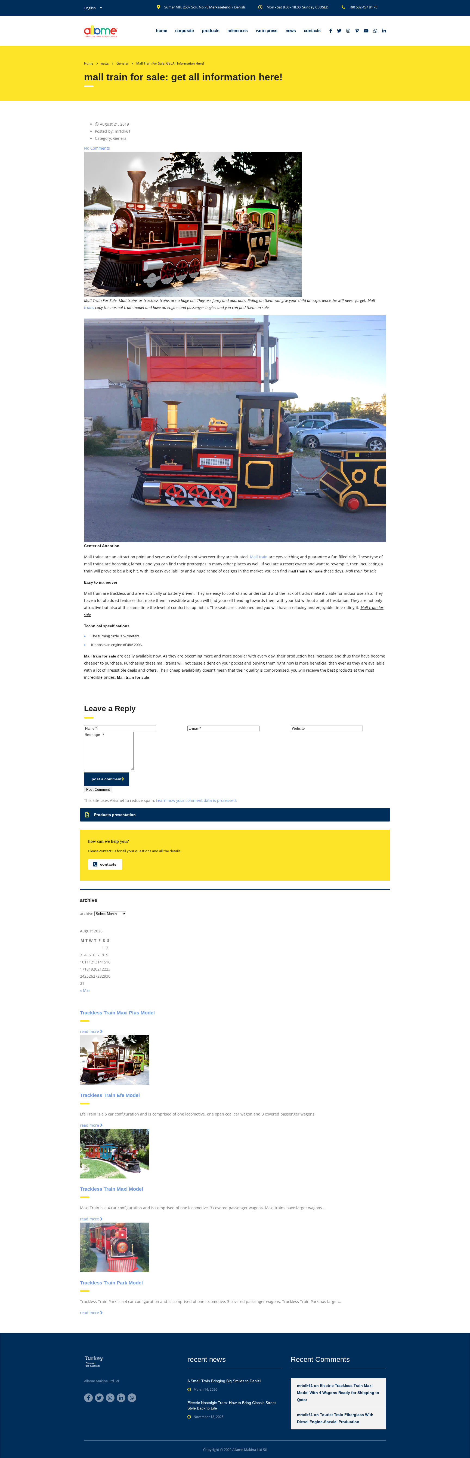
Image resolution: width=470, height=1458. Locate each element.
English (90, 7)
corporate (184, 30)
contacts (312, 30)
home (161, 30)
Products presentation (115, 815)
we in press (266, 30)
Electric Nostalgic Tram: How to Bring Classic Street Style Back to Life (231, 1405)
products (210, 30)
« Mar (85, 990)
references (237, 30)
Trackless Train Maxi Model (111, 1189)
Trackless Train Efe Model (110, 1095)
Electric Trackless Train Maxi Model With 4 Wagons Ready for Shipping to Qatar (338, 1392)
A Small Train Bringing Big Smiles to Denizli (224, 1381)
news (291, 30)
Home (88, 63)
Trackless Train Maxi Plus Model (117, 1013)
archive (86, 913)
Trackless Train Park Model (111, 1283)
